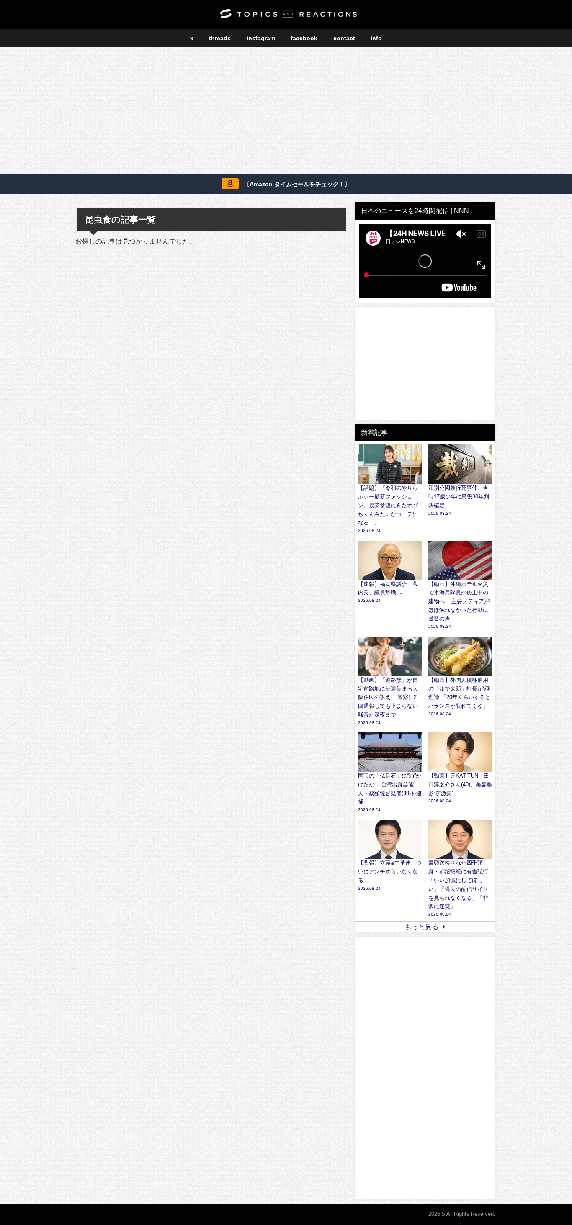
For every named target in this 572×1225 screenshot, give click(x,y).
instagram (261, 38)
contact (344, 38)
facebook (304, 38)
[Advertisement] (286, 112)
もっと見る (421, 926)
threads (220, 38)
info (376, 38)
